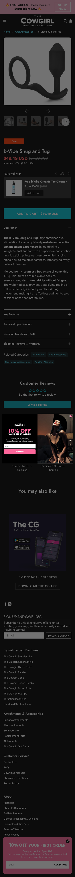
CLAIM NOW (19, 451)
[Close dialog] (71, 416)
